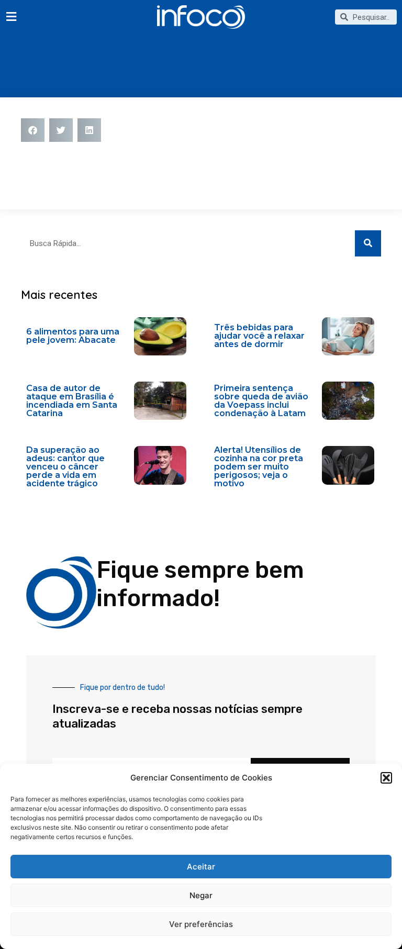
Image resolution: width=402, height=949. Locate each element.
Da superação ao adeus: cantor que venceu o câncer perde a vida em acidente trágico (65, 466)
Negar (201, 895)
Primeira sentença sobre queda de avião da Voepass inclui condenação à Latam (261, 400)
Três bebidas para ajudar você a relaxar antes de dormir (259, 335)
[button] (386, 778)
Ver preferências (201, 924)
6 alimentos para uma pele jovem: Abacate (72, 336)
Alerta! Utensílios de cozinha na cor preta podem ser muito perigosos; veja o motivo (258, 466)
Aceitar (201, 867)
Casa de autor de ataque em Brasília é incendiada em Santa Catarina (71, 400)
